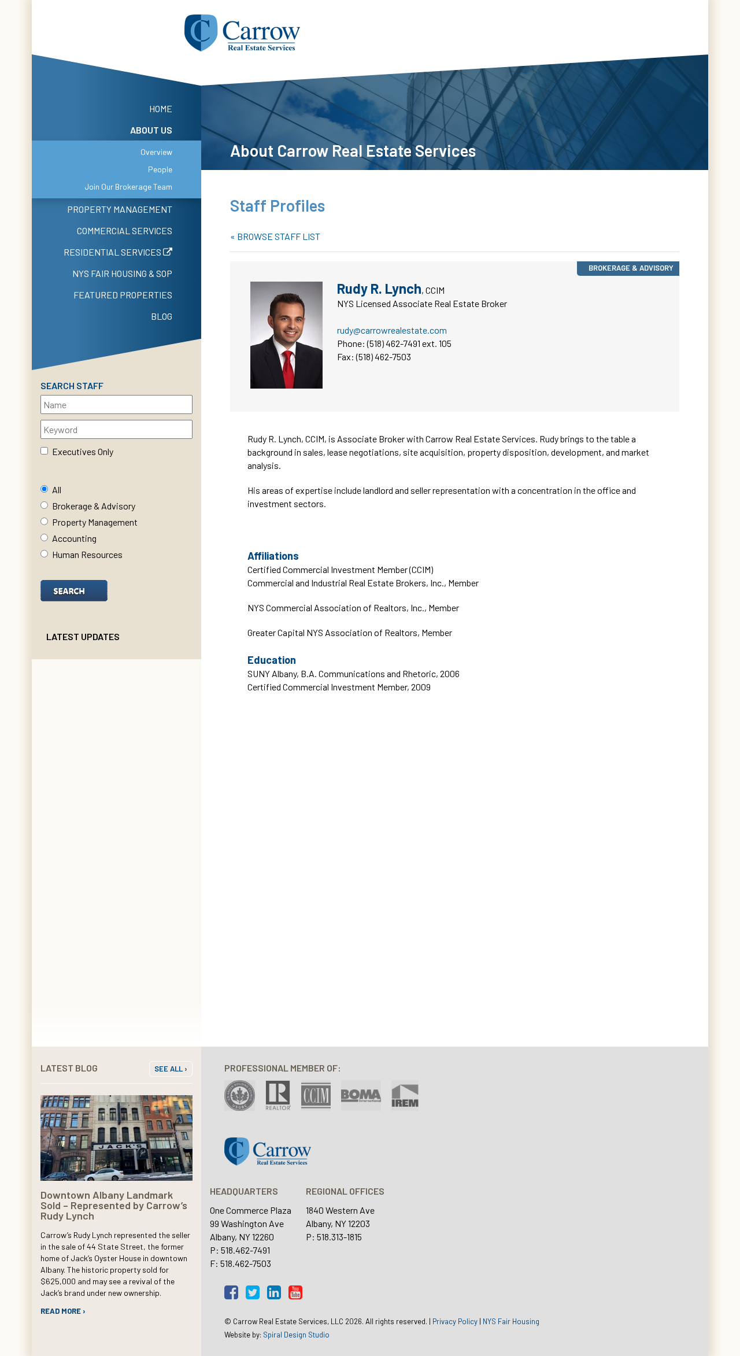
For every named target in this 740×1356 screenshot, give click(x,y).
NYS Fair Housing (511, 1321)
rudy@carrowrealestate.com (392, 329)
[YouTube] (298, 1295)
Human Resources (87, 554)
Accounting (74, 538)
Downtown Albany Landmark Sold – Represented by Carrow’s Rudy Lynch (113, 1205)
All (56, 489)
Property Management (95, 521)
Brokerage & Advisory (93, 505)
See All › (170, 1068)
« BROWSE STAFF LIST (275, 236)
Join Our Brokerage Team (128, 186)
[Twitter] (255, 1295)
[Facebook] (234, 1295)
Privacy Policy (455, 1321)
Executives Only (82, 451)
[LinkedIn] (277, 1295)
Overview (156, 152)
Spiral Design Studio (296, 1334)
